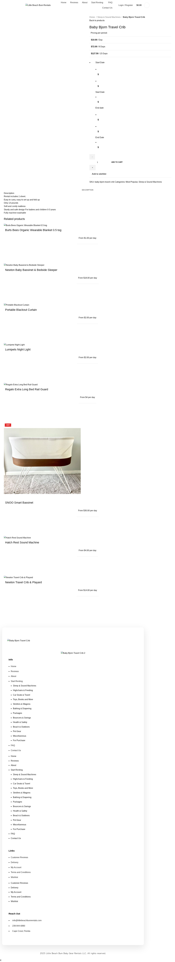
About (13, 676)
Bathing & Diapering (22, 708)
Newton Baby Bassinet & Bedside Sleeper (31, 270)
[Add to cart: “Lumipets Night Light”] (8, 378)
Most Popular (132, 182)
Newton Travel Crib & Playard (23, 582)
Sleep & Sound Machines (109, 17)
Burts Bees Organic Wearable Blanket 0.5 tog (33, 230)
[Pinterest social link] (97, 186)
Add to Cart (117, 162)
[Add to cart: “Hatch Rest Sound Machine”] (8, 571)
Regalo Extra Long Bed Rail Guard (26, 389)
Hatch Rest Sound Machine (22, 542)
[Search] (147, 5)
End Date (99, 137)
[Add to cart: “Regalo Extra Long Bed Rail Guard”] (8, 418)
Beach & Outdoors (21, 727)
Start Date (100, 92)
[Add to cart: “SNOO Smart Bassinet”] (8, 531)
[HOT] (42, 461)
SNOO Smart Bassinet (19, 502)
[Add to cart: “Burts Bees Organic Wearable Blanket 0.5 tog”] (8, 259)
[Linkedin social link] (100, 186)
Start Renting (17, 681)
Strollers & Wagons (21, 704)
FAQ (13, 745)
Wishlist (14, 877)
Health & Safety (20, 722)
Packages (17, 713)
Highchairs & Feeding (23, 690)
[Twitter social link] (94, 186)
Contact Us (16, 750)
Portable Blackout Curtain (21, 309)
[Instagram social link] (74, 646)
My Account (16, 867)
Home (92, 17)
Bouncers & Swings (22, 718)
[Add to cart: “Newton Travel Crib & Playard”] (8, 611)
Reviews (15, 671)
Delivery (14, 862)
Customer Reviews (19, 857)
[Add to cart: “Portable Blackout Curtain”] (8, 338)
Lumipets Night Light (17, 349)
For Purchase (19, 740)
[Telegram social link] (103, 186)
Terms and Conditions (21, 872)
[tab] (87, 190)
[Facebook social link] (91, 186)
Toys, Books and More (23, 699)
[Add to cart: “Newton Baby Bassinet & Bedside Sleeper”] (8, 298)
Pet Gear (17, 731)
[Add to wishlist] (8, 252)
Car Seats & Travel (21, 695)
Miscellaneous (19, 736)
